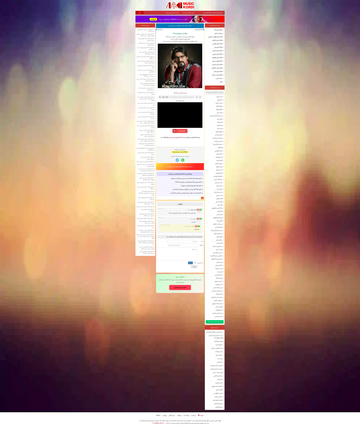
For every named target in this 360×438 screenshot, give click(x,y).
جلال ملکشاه (218, 352)
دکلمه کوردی (219, 78)
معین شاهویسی (218, 393)
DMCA (158, 415)
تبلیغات (179, 415)
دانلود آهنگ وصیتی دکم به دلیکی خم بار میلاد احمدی (145, 62)
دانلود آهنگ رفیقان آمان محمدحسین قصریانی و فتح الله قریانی (146, 193)
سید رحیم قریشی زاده (216, 230)
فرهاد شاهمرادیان (217, 400)
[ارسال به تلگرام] (177, 184)
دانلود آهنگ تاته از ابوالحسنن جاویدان (180, 25)
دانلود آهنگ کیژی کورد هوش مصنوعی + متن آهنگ (146, 215)
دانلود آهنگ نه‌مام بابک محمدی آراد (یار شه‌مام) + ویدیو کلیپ (146, 170)
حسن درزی (219, 195)
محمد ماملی (219, 103)
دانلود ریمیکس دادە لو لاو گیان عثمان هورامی (146, 44)
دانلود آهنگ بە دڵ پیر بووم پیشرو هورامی (145, 183)
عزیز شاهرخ (219, 167)
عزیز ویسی (219, 189)
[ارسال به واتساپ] (182, 184)
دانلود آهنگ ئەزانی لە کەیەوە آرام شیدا (145, 226)
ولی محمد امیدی (217, 372)
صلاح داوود (219, 154)
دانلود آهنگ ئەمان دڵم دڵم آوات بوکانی (146, 93)
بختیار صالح (219, 294)
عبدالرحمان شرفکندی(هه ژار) (214, 332)
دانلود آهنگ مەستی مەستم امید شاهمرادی (145, 71)
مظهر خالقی (219, 106)
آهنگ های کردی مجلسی (174, 137)
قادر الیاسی (219, 243)
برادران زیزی (219, 240)
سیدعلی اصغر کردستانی (216, 116)
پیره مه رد (219, 358)
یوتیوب (164, 415)
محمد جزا (219, 128)
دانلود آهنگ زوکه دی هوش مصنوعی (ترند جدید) (147, 135)
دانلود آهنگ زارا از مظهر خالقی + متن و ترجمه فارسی (146, 144)
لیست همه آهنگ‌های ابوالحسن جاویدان (179, 191)
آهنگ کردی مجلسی (199, 29)
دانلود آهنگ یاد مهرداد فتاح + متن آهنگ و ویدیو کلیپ (145, 80)
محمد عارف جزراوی (217, 303)
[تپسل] (147, 428)
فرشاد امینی (219, 202)
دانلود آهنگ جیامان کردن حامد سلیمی (146, 117)
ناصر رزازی (219, 100)
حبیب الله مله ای (217, 288)
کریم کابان (219, 122)
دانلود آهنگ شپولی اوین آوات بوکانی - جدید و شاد (146, 222)
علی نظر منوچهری (217, 218)
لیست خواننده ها (214, 88)
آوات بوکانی (219, 198)
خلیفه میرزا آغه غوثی (216, 259)
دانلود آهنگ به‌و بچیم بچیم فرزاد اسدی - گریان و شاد (146, 203)
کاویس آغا (219, 221)
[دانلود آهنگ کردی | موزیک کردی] (180, 5)
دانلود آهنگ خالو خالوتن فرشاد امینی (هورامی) (146, 39)
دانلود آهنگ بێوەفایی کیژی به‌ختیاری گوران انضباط (147, 252)
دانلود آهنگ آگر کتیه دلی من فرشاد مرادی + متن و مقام (147, 248)
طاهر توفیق (219, 109)
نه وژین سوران (218, 397)
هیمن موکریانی (218, 341)
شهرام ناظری (219, 132)
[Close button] (213, 428)
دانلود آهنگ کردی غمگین (172, 13)
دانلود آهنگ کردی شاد (188, 13)
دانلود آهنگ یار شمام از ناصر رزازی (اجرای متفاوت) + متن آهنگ (145, 35)
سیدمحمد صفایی (217, 224)
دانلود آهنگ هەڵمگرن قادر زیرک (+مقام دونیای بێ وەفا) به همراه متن (146, 242)
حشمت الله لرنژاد (217, 144)
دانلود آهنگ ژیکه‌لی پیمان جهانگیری (147, 210)
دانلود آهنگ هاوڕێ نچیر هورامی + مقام (145, 66)
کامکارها (220, 147)
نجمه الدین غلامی (217, 138)
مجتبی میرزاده (218, 141)
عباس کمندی (218, 135)
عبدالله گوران (218, 407)
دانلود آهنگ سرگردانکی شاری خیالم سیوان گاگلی (146, 53)
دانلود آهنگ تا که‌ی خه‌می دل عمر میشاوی (145, 188)
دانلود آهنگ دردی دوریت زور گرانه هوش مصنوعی (145, 165)
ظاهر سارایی (219, 390)
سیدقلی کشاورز (218, 233)
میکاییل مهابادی (218, 176)
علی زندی (220, 272)
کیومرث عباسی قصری (216, 365)
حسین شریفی (218, 281)
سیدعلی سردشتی (217, 246)
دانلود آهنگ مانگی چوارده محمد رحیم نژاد (146, 198)
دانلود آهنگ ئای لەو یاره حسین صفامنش (146, 113)
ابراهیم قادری (218, 227)
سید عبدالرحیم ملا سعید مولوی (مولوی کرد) (216, 336)
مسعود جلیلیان (218, 300)
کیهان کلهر (219, 237)
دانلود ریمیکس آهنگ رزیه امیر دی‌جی (146, 108)
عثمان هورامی (218, 151)
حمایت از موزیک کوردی (180, 311)
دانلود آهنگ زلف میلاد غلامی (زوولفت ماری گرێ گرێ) (146, 179)
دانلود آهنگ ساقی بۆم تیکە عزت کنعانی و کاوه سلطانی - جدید (146, 140)
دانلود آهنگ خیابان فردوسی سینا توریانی (145, 126)
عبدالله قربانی (218, 275)
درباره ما (193, 415)
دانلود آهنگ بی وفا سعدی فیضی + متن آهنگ (145, 30)
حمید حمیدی (218, 182)
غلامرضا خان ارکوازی (217, 386)
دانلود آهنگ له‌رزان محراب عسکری (144, 207)
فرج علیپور (219, 160)
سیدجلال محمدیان (217, 291)
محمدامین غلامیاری (216, 297)
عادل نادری (219, 214)
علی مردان (219, 112)
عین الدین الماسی (217, 313)
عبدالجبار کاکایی (218, 376)
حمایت (201, 415)
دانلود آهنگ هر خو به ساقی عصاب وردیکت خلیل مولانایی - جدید (145, 122)
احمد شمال (219, 170)
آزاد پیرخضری (218, 383)
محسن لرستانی (218, 192)
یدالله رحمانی (218, 265)
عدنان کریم (219, 186)
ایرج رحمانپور (218, 163)
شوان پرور (219, 119)
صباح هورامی (218, 310)
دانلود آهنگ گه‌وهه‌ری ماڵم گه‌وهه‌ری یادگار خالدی (147, 84)
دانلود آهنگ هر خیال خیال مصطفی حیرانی (147, 158)
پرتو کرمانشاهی (218, 404)
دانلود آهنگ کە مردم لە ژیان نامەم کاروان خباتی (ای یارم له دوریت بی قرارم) (145, 236)
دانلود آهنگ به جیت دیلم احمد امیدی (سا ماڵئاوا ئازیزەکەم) (146, 231)
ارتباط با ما (186, 415)
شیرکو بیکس (218, 345)
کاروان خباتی (219, 307)
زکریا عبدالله (219, 278)
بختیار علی (219, 362)
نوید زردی (220, 205)
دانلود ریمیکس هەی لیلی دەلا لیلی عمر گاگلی (145, 57)
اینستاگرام (172, 415)
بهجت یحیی (219, 249)
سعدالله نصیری (218, 179)
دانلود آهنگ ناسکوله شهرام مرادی (145, 218)
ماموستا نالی (219, 355)
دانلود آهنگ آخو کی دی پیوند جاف (145, 162)
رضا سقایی (219, 125)
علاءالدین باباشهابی (217, 208)
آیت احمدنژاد (218, 268)
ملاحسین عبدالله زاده (216, 256)
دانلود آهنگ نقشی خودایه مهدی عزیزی (146, 153)
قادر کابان (219, 211)
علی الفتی (219, 379)
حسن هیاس (219, 284)
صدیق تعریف (218, 157)
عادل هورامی (219, 173)
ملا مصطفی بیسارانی (216, 348)
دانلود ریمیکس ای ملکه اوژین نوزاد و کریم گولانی (145, 149)
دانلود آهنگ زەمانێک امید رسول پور (146, 104)
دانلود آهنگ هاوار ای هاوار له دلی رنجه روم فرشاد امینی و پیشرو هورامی (145, 98)
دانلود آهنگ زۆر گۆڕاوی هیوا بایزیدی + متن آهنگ (147, 75)
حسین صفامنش (217, 253)
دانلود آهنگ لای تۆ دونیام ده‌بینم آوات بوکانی (145, 48)
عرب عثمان (219, 262)
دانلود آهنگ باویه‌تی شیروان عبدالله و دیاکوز (146, 131)
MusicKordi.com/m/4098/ (180, 176)
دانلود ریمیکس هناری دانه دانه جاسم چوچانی (146, 89)
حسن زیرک (219, 97)
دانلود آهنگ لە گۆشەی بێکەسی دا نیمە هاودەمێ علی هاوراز (145, 174)
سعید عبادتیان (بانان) (216, 369)
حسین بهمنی (218, 316)
